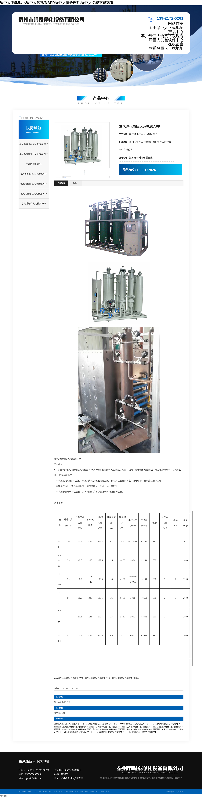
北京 (107, 791)
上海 (66, 791)
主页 (31, 118)
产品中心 (39, 118)
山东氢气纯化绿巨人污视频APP (99, 724)
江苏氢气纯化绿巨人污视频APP (66, 724)
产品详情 (61, 183)
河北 (55, 791)
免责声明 (179, 791)
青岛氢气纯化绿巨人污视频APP (74, 729)
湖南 (102, 791)
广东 (45, 791)
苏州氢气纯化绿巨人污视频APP (108, 727)
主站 (29, 791)
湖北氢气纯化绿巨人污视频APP (76, 732)
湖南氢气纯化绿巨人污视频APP (111, 732)
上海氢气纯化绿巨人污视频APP (139, 727)
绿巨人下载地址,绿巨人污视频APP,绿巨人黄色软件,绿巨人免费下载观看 (56, 3)
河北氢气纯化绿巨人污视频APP (75, 727)
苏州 (60, 791)
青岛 (76, 791)
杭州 (81, 791)
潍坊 (71, 791)
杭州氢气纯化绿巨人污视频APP (105, 729)
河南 (92, 791)
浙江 (50, 791)
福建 (86, 791)
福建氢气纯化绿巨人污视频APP (139, 729)
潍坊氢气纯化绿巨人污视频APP (170, 727)
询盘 (75, 183)
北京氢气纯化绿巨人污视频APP (144, 732)
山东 (39, 791)
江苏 (34, 791)
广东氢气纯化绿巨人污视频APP (132, 724)
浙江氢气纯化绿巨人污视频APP (167, 724)
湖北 (97, 791)
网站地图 (170, 791)
